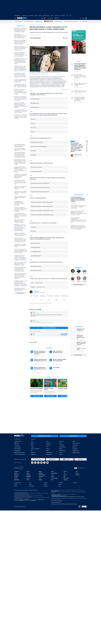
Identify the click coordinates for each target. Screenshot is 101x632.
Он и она (61, 441)
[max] (41, 462)
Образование (42, 295)
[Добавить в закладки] (64, 38)
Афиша (51, 15)
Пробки (50, 18)
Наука (47, 450)
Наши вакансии (17, 448)
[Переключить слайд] (66, 383)
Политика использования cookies (56, 500)
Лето (47, 446)
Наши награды (17, 446)
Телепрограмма (46, 15)
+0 (63, 318)
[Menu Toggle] (15, 18)
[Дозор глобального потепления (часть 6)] (32, 370)
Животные (33, 452)
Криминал (48, 443)
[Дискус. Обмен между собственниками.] (51, 362)
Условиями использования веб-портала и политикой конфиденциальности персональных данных (67, 496)
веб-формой (34, 500)
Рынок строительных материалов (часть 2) (40, 360)
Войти (34, 334)
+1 (63, 325)
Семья (60, 454)
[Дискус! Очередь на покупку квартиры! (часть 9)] (32, 353)
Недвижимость (17, 15)
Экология (75, 446)
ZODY (70, 15)
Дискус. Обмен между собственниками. (59, 360)
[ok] (38, 462)
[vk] (35, 462)
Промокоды (24, 15)
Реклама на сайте (18, 441)
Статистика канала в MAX (19, 454)
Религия (61, 452)
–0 (66, 318)
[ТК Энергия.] (51, 370)
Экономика (75, 448)
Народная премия (76, 452)
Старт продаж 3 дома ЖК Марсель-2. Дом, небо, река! (20, 149)
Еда (32, 450)
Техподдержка (17, 450)
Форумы (40, 15)
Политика (61, 445)
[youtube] (47, 462)
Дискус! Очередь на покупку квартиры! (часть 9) (40, 352)
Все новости (21, 26)
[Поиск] (80, 18)
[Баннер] (48, 21)
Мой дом (48, 448)
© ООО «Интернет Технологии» (19, 506)
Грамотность (57, 295)
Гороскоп (56, 15)
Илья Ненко (36, 291)
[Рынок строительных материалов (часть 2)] (32, 362)
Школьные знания (65, 295)
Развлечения (62, 450)
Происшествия (62, 446)
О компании (16, 445)
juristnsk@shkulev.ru (41, 499)
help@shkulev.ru (21, 500)
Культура (48, 445)
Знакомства (30, 15)
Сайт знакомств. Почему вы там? (58, 351)
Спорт (74, 441)
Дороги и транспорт (35, 448)
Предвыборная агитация (19, 452)
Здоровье (33, 454)
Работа (60, 448)
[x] (44, 462)
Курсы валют (62, 15)
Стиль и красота (76, 443)
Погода (35, 15)
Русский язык (49, 295)
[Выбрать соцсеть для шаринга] (67, 38)
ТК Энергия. (56, 367)
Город (32, 446)
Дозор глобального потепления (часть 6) (40, 368)
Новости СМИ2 (33, 342)
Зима (47, 441)
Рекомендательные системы (56, 502)
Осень (60, 443)
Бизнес (32, 443)
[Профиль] (86, 18)
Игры (67, 15)
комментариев (36, 38)
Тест (31, 295)
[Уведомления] (83, 18)
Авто (32, 441)
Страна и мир (75, 445)
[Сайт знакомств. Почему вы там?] (51, 353)
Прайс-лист (16, 443)
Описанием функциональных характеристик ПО (59, 495)
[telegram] (32, 462)
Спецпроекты (75, 450)
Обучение (36, 295)
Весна (32, 445)
